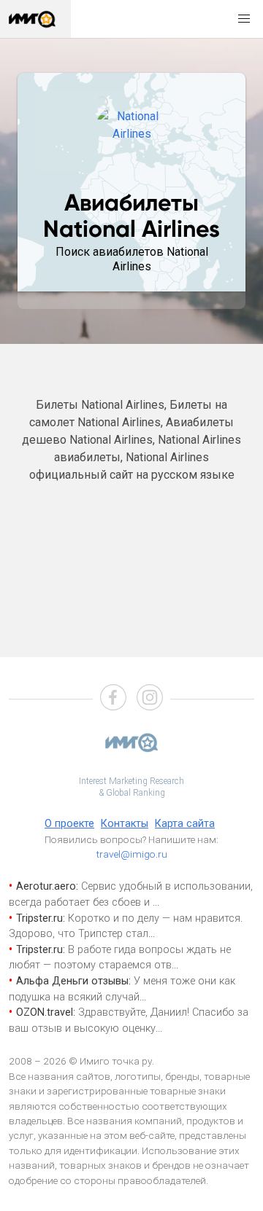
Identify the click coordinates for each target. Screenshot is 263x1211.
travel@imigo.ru (131, 854)
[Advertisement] (131, 561)
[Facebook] (113, 699)
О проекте (69, 824)
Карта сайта (185, 824)
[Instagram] (150, 699)
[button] (244, 19)
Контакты (124, 824)
